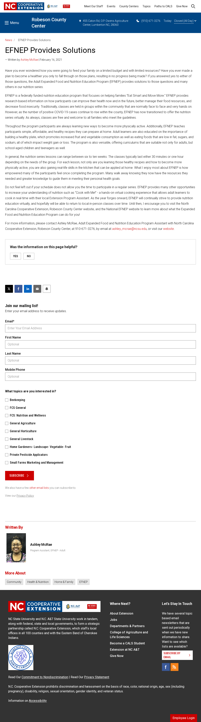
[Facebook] (166, 667)
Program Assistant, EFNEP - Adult (47, 550)
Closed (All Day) (184, 20)
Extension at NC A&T (125, 649)
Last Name (13, 353)
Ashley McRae (29, 59)
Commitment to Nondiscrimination (45, 677)
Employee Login (184, 718)
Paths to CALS (163, 6)
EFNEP (83, 581)
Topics (147, 6)
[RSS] (174, 667)
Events (111, 6)
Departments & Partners (127, 626)
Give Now (182, 6)
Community (14, 581)
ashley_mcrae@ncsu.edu (129, 229)
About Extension (121, 613)
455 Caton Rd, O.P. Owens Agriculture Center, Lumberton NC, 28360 (105, 22)
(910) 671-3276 (150, 20)
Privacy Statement (96, 677)
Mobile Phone (15, 370)
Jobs (113, 620)
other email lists (39, 487)
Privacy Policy (25, 495)
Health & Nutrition (38, 581)
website (168, 229)
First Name (13, 337)
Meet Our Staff (93, 6)
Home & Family (64, 581)
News (8, 40)
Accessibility (38, 701)
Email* (9, 321)
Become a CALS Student (127, 643)
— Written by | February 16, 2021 (33, 59)
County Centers (129, 6)
